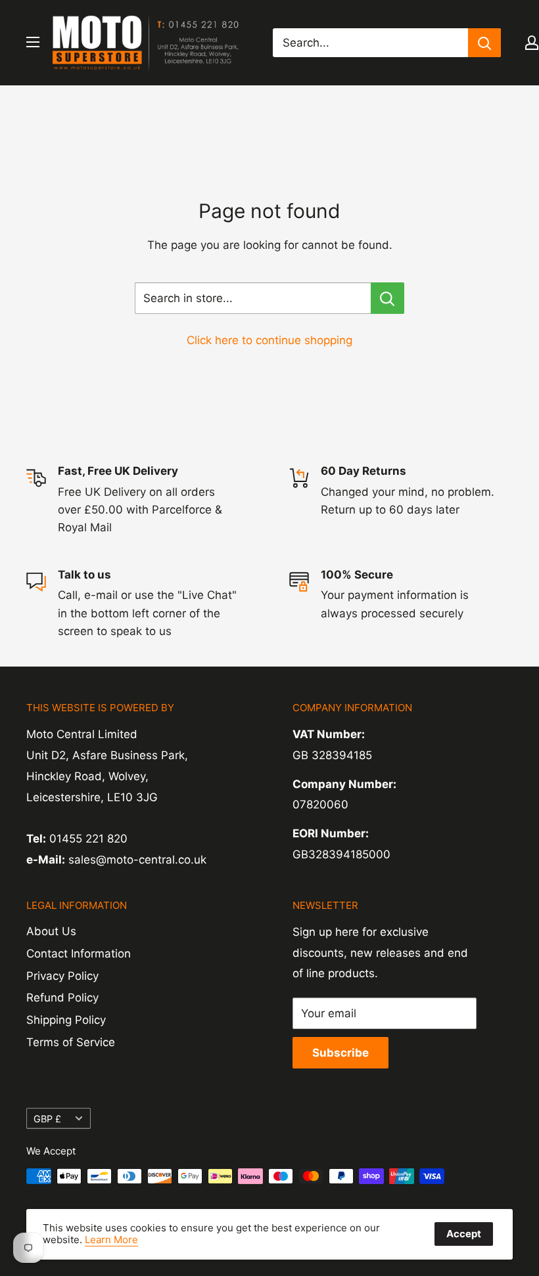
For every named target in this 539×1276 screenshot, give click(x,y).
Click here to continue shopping (269, 340)
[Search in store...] (387, 298)
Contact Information (78, 953)
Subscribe (340, 1052)
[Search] (484, 42)
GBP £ (47, 1118)
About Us (51, 931)
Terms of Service (70, 1042)
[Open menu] (32, 42)
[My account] (531, 42)
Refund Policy (62, 997)
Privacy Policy (62, 975)
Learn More (111, 1239)
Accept (463, 1233)
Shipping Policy (66, 1019)
